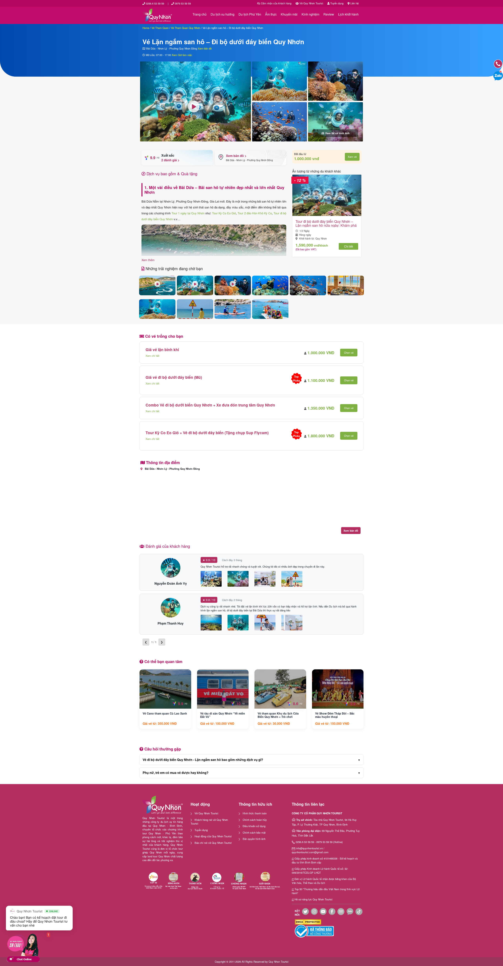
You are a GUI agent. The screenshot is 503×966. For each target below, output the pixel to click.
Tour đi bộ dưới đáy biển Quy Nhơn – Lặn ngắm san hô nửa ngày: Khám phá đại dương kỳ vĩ (326, 223)
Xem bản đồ (205, 48)
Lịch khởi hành (348, 14)
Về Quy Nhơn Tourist (311, 3)
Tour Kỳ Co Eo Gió (224, 213)
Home (145, 28)
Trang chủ (200, 14)
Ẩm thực (271, 14)
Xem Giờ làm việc (182, 55)
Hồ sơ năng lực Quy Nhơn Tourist (313, 899)
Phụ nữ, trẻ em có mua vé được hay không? (251, 772)
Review (328, 14)
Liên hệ (354, 3)
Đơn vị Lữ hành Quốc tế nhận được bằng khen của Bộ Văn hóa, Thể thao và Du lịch (324, 881)
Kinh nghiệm (310, 14)
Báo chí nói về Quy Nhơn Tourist (213, 843)
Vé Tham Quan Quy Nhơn (185, 28)
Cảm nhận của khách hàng (275, 3)
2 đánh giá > (170, 160)
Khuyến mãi (289, 14)
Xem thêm (148, 260)
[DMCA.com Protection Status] (308, 921)
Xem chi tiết (152, 356)
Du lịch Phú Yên (250, 14)
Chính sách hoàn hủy (255, 820)
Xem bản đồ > (236, 155)
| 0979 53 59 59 (179, 3)
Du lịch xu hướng (222, 14)
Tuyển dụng (336, 3)
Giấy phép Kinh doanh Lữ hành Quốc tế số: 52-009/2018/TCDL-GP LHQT (320, 870)
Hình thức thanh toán (255, 813)
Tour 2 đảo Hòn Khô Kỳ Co (255, 213)
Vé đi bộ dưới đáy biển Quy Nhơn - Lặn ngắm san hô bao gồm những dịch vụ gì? (251, 759)
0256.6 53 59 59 (155, 3)
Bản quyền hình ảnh (254, 839)
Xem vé (352, 157)
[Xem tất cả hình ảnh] (335, 121)
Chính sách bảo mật (254, 832)
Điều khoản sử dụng (254, 826)
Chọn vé (348, 352)
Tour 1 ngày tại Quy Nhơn (188, 213)
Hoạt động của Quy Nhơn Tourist (213, 836)
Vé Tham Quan (160, 28)
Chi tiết (348, 246)
